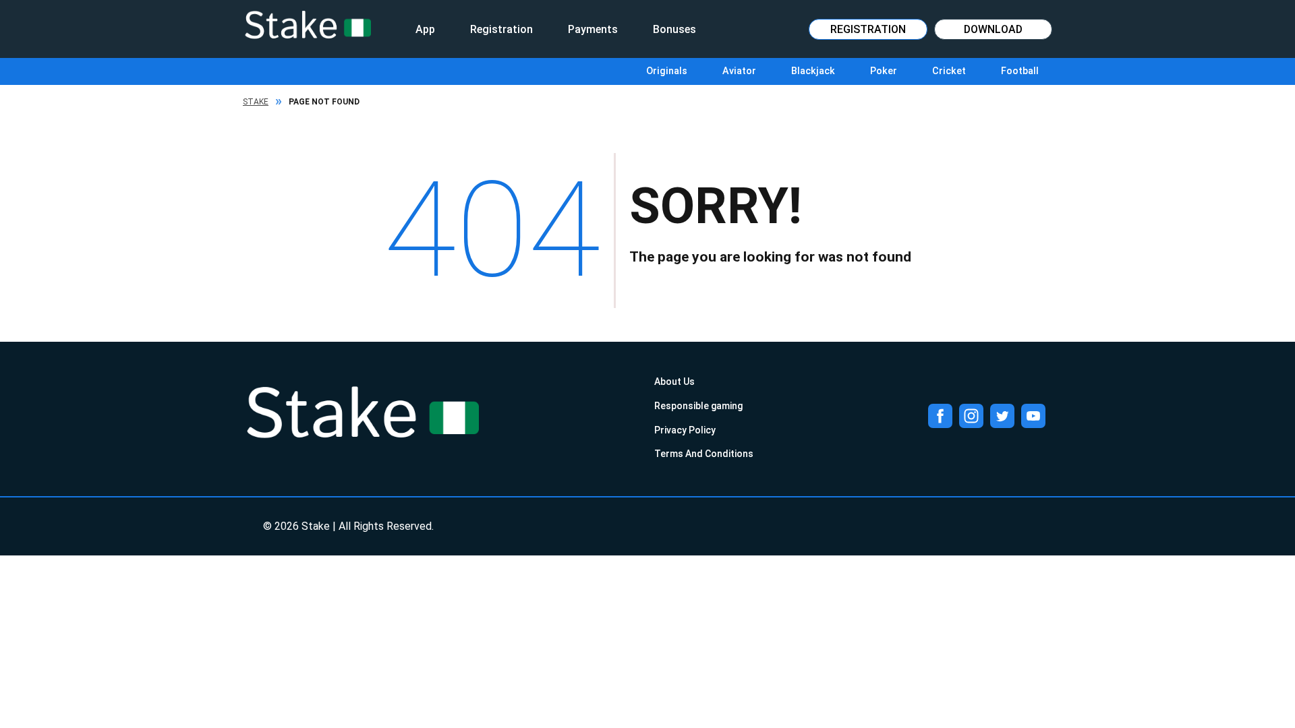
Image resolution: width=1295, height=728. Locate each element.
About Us (674, 381)
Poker (883, 71)
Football (1020, 71)
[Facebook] (940, 416)
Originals (666, 71)
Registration (501, 29)
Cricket (949, 71)
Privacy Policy (685, 430)
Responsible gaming (698, 405)
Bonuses (674, 29)
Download (993, 29)
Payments (593, 29)
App (425, 29)
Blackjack (813, 71)
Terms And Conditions (703, 453)
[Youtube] (1033, 416)
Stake (255, 102)
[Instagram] (971, 416)
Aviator (739, 71)
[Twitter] (1002, 416)
